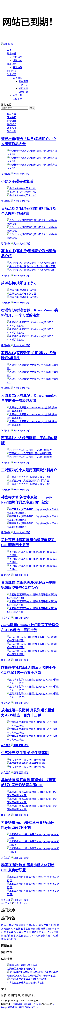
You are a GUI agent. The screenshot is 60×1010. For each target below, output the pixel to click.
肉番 (26, 932)
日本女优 (25, 929)
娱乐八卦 (17, 95)
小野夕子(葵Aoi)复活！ (19, 181)
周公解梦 (17, 99)
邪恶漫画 (41, 932)
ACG (28, 935)
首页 (9, 50)
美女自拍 (21, 935)
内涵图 (4, 925)
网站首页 (11, 117)
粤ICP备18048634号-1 (29, 1007)
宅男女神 (15, 929)
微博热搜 (17, 60)
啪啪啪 (32, 932)
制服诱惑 (5, 935)
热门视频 (11, 71)
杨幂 (3, 932)
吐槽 (43, 929)
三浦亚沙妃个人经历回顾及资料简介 (29, 470)
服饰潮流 (23, 81)
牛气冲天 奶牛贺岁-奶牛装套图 (25, 753)
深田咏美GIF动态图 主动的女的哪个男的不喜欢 (31, 975)
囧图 (53, 925)
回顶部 (37, 1004)
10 (19, 903)
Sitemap (27, 1004)
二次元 (47, 925)
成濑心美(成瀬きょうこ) (19, 283)
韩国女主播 (52, 932)
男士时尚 (23, 92)
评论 (28, 174)
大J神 (22, 174)
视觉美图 (23, 88)
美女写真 (13, 925)
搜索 (32, 108)
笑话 (40, 925)
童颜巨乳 (35, 929)
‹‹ (2, 903)
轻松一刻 (11, 131)
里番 (13, 935)
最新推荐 (11, 114)
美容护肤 (17, 67)
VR (33, 935)
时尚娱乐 (11, 74)
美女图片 (5, 575)
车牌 (56, 929)
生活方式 (23, 85)
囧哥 (21, 575)
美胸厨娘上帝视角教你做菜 (21, 969)
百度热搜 (17, 57)
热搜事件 (11, 53)
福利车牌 (5, 174)
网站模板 (12, 1007)
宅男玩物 (40, 935)
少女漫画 (18, 932)
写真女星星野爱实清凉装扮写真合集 (25, 982)
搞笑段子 (23, 925)
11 (22, 903)
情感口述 (11, 939)
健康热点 (11, 64)
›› (26, 903)
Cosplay (50, 929)
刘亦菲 (49, 935)
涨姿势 (9, 932)
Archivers (17, 1004)
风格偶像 (17, 78)
